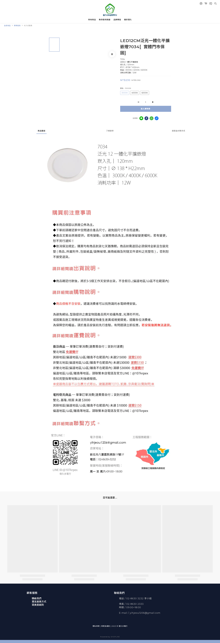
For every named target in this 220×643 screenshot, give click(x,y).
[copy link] (157, 118)
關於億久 (128, 19)
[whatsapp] (151, 118)
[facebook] (146, 118)
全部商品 (7, 26)
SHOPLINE (115, 637)
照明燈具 (17, 26)
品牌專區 (117, 19)
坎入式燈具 (28, 26)
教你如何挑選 (104, 19)
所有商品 (92, 19)
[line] (141, 118)
